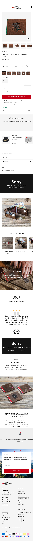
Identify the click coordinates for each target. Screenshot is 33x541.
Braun (4, 81)
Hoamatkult (4, 51)
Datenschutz (5, 513)
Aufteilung (5, 161)
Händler (20, 502)
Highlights (5, 157)
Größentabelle (27, 85)
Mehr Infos (21, 516)
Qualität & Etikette (9, 170)
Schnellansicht (15, 143)
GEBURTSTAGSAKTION (19, 2)
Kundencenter (21, 493)
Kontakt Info (21, 491)
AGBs (3, 515)
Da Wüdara (5, 499)
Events (19, 500)
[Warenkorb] (30, 7)
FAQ (3, 521)
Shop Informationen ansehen (10, 104)
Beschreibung (6, 149)
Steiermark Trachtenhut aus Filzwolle (17, 138)
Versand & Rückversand (11, 167)
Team (19, 495)
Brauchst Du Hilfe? (26, 111)
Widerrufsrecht (6, 517)
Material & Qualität (8, 153)
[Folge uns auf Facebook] (19, 520)
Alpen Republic (6, 501)
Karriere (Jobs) (5, 519)
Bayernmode (5, 503)
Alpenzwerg (5, 505)
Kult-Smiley (21, 504)
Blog (3, 523)
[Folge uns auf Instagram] (23, 520)
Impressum (5, 512)
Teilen (3, 111)
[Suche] (5, 7)
